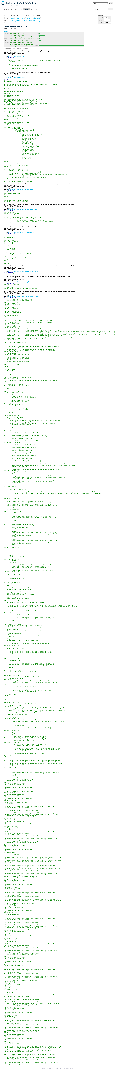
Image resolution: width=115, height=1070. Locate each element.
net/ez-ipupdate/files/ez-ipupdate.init (20, 40)
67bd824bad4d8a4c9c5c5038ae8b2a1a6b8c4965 (23, 20)
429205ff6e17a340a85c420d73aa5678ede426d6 (23, 22)
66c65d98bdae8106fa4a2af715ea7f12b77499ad (23, 18)
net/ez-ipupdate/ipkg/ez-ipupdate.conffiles (21, 42)
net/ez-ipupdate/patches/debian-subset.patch (22, 46)
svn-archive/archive (25, 2)
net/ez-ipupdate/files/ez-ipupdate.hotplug (21, 38)
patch (38, 18)
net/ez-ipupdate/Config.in (16, 33)
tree (20, 9)
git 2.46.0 (56, 1068)
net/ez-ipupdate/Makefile (16, 35)
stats (36, 9)
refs (12, 9)
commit (26, 9)
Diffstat (6, 31)
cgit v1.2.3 (50, 1068)
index (9, 2)
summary (6, 9)
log (16, 9)
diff (32, 9)
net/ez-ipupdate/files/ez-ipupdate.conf (20, 37)
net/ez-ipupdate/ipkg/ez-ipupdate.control (21, 44)
